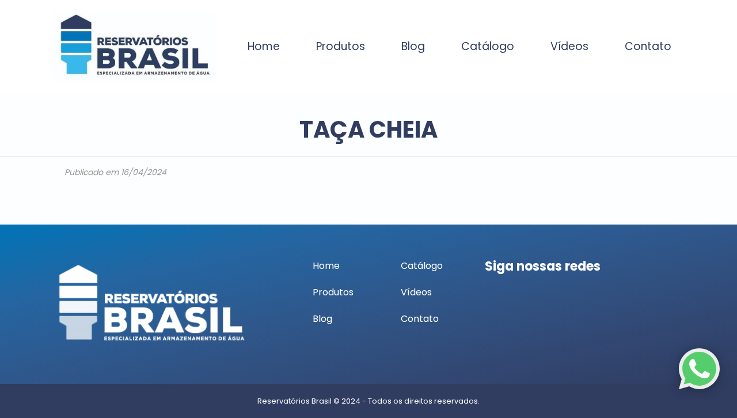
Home (264, 46)
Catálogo (487, 46)
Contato (648, 46)
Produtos (340, 46)
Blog (413, 46)
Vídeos (569, 46)
